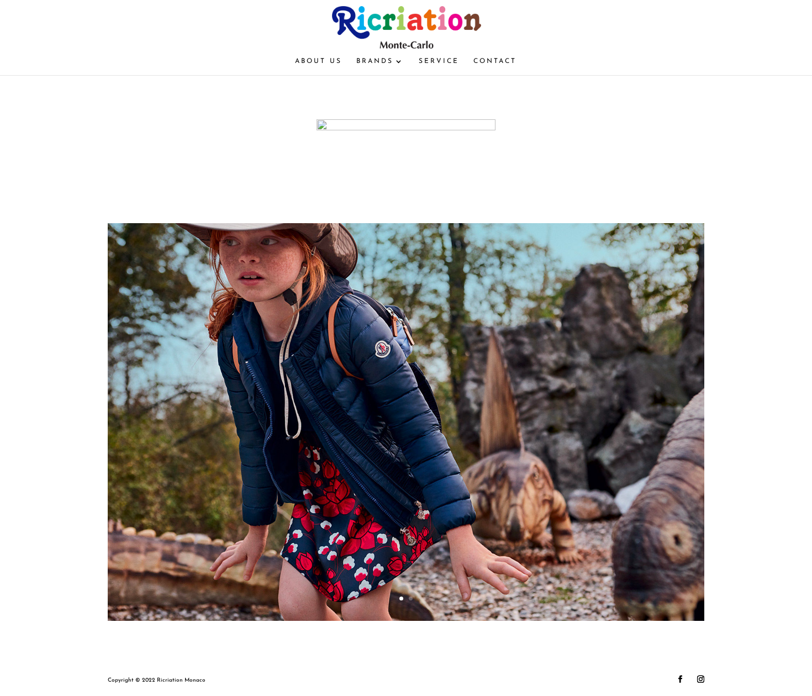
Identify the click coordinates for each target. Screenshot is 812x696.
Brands (374, 61)
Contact (494, 61)
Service (439, 61)
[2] (406, 619)
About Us (318, 61)
